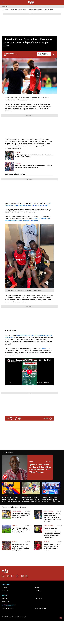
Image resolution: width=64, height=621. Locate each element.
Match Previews (48, 511)
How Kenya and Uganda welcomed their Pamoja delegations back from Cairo (51, 499)
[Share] (53, 54)
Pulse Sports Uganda (40, 608)
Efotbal (43, 348)
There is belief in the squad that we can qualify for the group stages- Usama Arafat (31, 499)
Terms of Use (38, 598)
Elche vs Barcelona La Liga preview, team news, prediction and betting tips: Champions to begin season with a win (52, 517)
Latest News (5, 6)
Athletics (36, 587)
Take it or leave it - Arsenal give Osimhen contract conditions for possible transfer (52, 547)
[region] (32, 492)
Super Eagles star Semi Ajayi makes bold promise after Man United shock (21, 515)
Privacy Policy (6, 601)
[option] (11, 492)
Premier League (16, 511)
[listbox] (32, 492)
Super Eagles (38, 591)
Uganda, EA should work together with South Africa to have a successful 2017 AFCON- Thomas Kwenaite (40, 468)
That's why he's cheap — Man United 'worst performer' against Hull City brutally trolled (21, 547)
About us (4, 598)
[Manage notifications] (60, 618)
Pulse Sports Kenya (7, 608)
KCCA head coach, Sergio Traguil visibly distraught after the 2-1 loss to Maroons (11, 499)
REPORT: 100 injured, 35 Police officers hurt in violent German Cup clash (21, 530)
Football (6, 9)
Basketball (5, 591)
